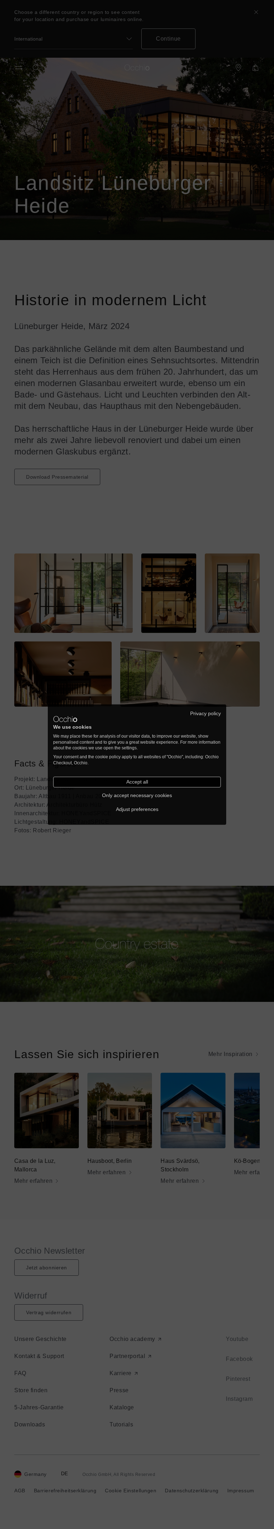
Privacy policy (205, 713)
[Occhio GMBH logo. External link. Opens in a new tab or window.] (65, 719)
